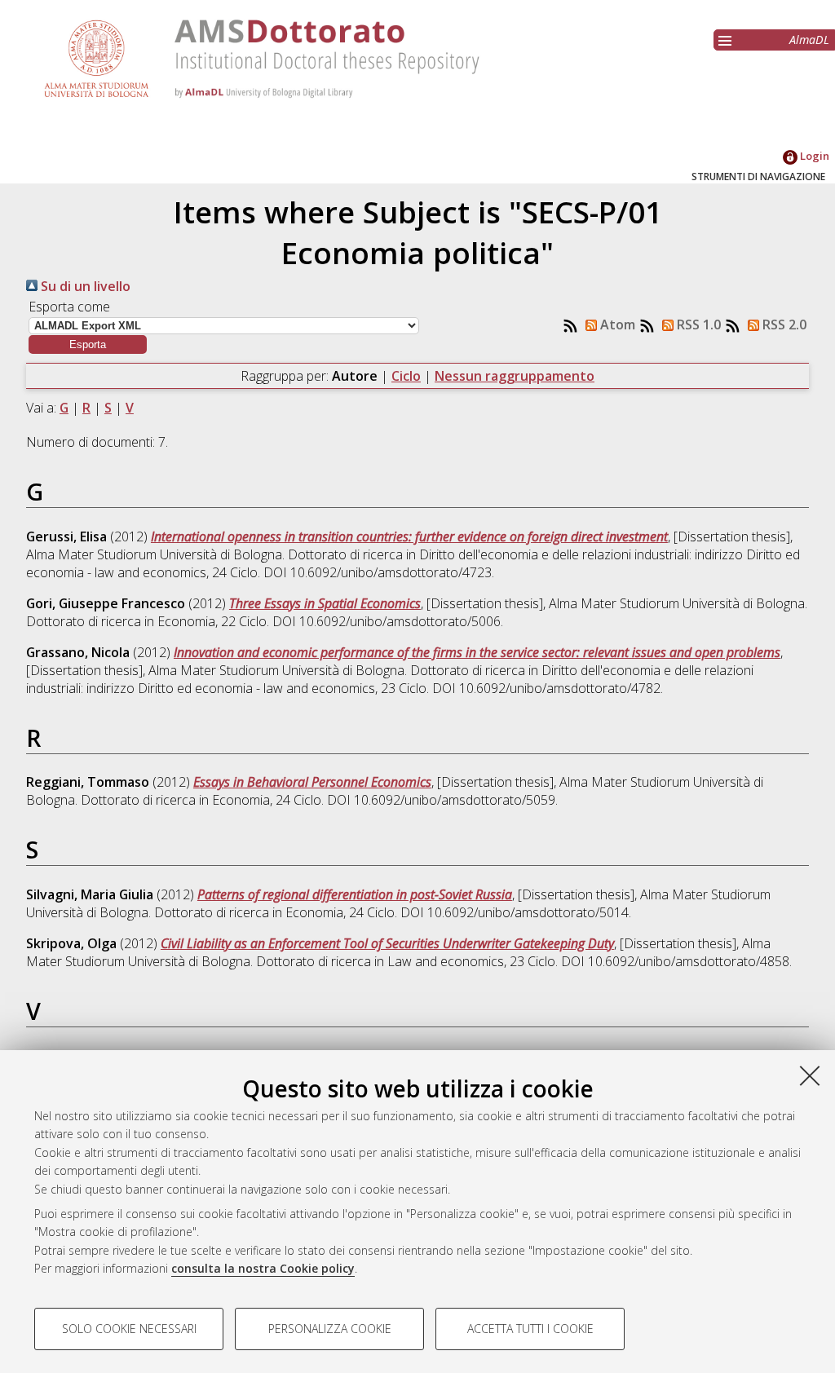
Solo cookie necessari (129, 1328)
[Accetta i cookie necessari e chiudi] (810, 1075)
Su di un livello (84, 286)
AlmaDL (809, 39)
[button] (88, 344)
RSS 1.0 (697, 324)
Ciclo (406, 376)
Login (813, 155)
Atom (616, 324)
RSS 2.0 (782, 324)
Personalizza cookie (329, 1328)
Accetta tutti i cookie (530, 1328)
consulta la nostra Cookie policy (263, 1268)
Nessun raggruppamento (514, 376)
